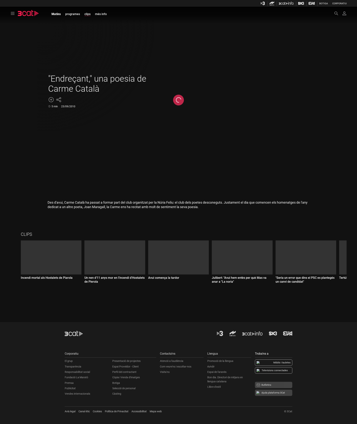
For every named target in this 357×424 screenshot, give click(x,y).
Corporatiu (339, 3)
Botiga (323, 3)
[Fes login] (344, 13)
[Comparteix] (59, 100)
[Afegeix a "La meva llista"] (51, 100)
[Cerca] (338, 13)
